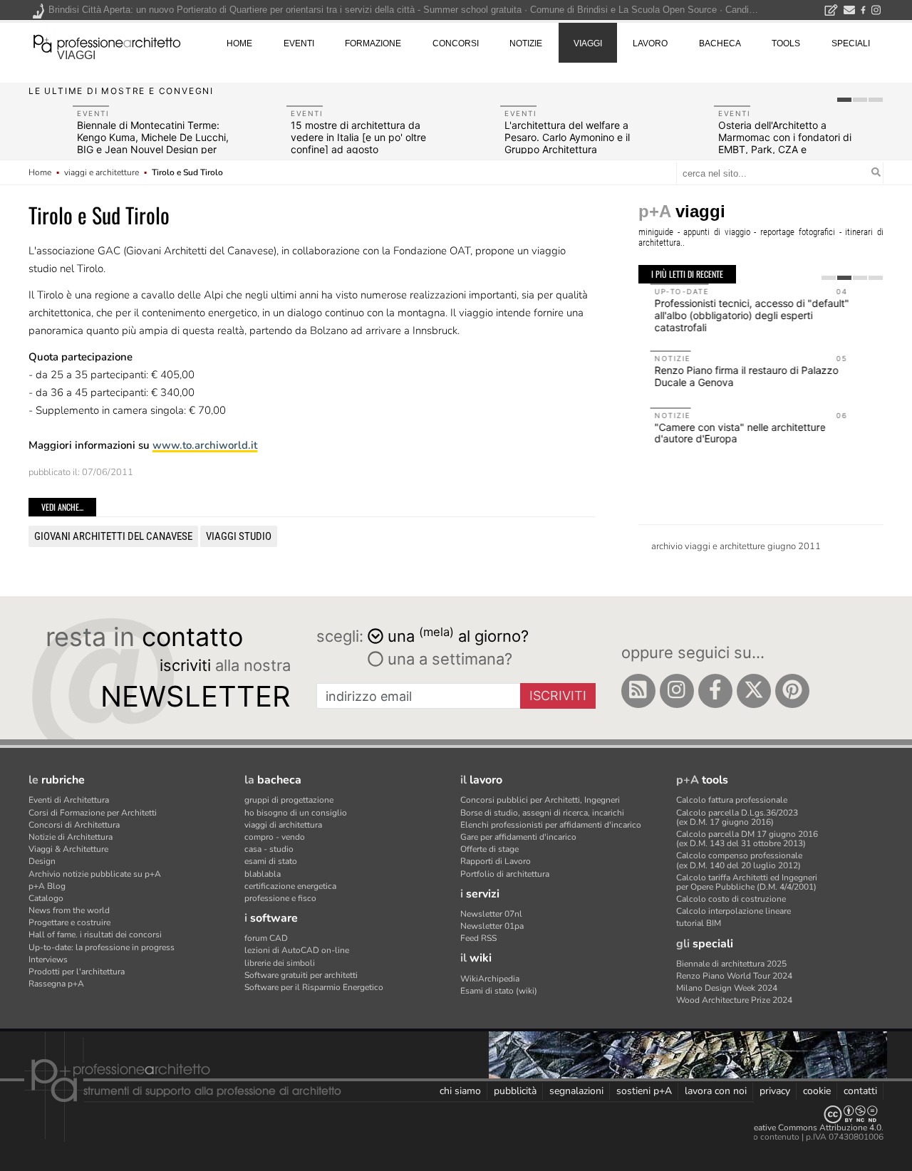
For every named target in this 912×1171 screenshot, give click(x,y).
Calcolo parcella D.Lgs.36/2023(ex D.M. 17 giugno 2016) (737, 817)
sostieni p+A (644, 1091)
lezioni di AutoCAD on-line (296, 950)
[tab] (844, 100)
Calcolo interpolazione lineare (733, 911)
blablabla (262, 874)
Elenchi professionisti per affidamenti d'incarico (550, 825)
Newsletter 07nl (491, 914)
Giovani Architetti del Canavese (113, 536)
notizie (525, 43)
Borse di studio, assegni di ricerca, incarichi (542, 812)
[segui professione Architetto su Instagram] (677, 691)
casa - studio (269, 849)
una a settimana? (447, 659)
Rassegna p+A (56, 983)
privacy (775, 1091)
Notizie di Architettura (70, 837)
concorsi (455, 43)
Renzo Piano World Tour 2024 (734, 976)
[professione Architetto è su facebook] (715, 691)
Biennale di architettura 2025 (731, 963)
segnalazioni (576, 1091)
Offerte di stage (489, 849)
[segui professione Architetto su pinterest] (792, 691)
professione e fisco (280, 898)
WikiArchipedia (489, 978)
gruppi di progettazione (288, 800)
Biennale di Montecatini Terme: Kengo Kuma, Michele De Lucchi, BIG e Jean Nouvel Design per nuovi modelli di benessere (153, 143)
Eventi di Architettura (68, 800)
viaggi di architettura (283, 825)
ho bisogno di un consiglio (295, 812)
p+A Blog (47, 886)
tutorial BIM (698, 923)
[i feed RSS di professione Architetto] (638, 691)
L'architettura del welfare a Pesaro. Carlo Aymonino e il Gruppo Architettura (567, 137)
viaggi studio (238, 536)
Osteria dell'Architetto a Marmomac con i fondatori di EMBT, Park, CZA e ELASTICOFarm (784, 143)
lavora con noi (716, 1091)
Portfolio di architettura (504, 874)
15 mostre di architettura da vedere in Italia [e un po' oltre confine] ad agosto (358, 137)
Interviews (48, 959)
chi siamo (460, 1091)
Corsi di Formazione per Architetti (92, 812)
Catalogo (45, 898)
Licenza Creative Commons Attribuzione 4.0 (797, 1127)
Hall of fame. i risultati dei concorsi (95, 934)
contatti (860, 1091)
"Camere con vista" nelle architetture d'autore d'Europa (728, 433)
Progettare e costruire (69, 922)
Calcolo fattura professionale (731, 800)
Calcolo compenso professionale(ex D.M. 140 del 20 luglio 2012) (739, 860)
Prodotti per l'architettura (76, 971)
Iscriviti (557, 695)
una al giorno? (458, 635)
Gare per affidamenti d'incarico (518, 837)
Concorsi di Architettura (74, 825)
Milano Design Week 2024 (726, 988)
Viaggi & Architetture (68, 849)
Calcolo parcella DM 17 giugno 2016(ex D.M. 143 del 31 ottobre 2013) (747, 838)
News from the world (69, 910)
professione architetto (107, 42)
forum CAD (266, 938)
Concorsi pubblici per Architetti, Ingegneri (540, 800)
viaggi (76, 55)
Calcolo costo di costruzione (731, 899)
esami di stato (270, 861)
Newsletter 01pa (492, 926)
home (239, 43)
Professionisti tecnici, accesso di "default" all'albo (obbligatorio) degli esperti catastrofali (740, 315)
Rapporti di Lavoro (495, 861)
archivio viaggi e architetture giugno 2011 (736, 546)
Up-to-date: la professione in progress (101, 947)
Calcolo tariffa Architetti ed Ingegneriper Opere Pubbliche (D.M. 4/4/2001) (746, 882)
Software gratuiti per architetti (301, 975)
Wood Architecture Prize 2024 (734, 1000)
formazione (373, 43)
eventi (299, 43)
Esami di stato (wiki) (498, 990)
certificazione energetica (290, 886)
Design (42, 861)
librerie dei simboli (279, 963)
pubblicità (515, 1091)
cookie (817, 1091)
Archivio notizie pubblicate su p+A (94, 874)
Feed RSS (478, 938)
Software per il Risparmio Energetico (313, 987)
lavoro (650, 43)
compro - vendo (274, 837)
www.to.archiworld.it (204, 445)
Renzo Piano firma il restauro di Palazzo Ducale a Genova (734, 376)
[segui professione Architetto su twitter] (754, 691)
